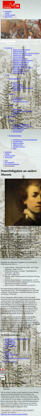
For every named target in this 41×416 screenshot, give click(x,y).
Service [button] (7, 75)
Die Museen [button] (8, 48)
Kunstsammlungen (18, 73)
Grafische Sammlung (19, 128)
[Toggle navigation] (1, 8)
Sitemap (7, 356)
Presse (10, 105)
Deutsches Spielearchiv (20, 71)
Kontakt (15, 82)
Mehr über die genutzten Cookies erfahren (14, 414)
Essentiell (6, 387)
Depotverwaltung (18, 143)
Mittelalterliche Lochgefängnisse (23, 60)
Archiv (15, 115)
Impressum (8, 353)
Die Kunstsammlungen (15, 135)
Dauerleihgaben (18, 141)
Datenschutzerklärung (12, 355)
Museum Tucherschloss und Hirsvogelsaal (26, 53)
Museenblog (9, 17)
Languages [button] (8, 11)
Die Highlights (17, 131)
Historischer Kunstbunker (21, 62)
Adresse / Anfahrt (18, 86)
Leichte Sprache (10, 15)
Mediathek (16, 113)
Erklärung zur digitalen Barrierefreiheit (17, 358)
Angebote (11, 94)
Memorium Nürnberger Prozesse (23, 67)
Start (6, 160)
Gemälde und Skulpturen (20, 124)
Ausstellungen (17, 99)
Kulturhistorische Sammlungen (22, 126)
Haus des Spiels (18, 69)
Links (14, 148)
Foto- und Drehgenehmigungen (23, 111)
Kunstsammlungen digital (21, 101)
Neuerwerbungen (18, 130)
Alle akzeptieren (6, 410)
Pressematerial (17, 109)
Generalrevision (18, 145)
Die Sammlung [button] (9, 116)
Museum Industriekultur (20, 58)
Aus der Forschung (19, 147)
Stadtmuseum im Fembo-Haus (22, 55)
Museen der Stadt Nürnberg (21, 50)
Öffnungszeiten (17, 84)
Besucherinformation (15, 79)
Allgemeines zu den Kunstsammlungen (25, 139)
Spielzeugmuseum (18, 57)
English (7, 13)
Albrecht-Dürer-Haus (19, 51)
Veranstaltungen (18, 98)
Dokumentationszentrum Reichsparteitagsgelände (20, 65)
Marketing (6, 389)
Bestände (11, 120)
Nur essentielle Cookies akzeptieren (23, 410)
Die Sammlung (9, 162)
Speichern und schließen (9, 412)
